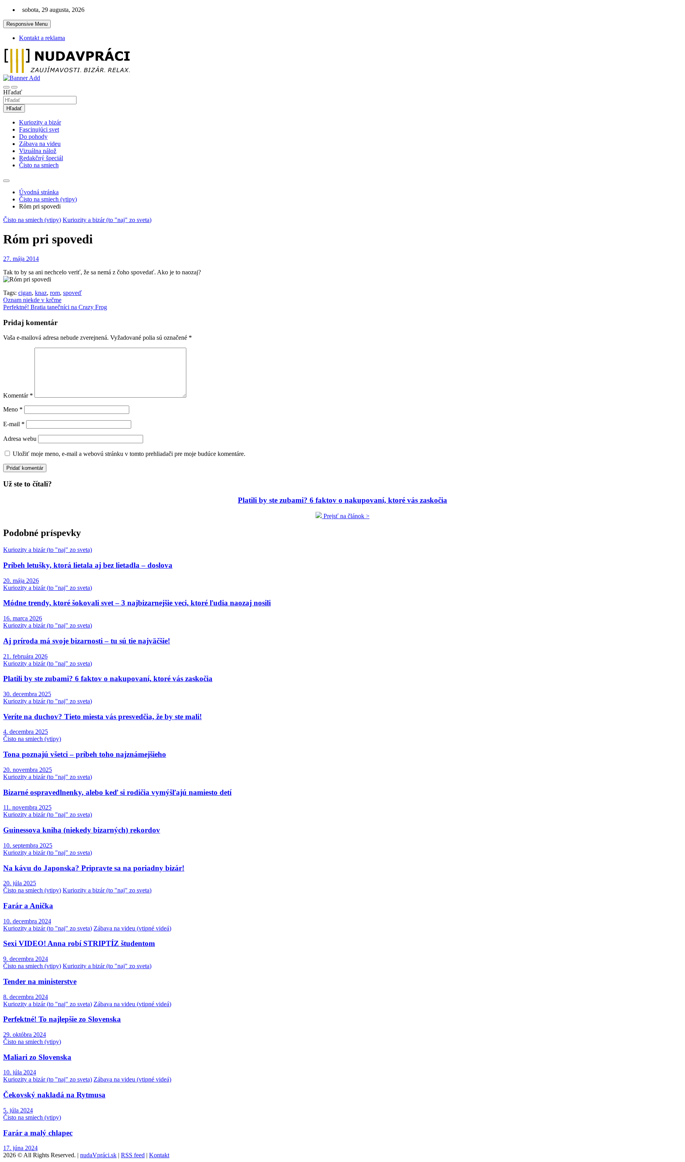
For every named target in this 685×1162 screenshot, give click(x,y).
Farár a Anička (28, 906)
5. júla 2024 (18, 1110)
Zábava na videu (40, 143)
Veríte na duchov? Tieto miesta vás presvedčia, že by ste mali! (102, 716)
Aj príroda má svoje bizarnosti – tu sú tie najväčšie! (86, 641)
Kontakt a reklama (42, 37)
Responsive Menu (27, 24)
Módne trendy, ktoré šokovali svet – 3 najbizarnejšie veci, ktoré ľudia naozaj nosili (137, 603)
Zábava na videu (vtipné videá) (132, 928)
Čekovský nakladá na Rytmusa (54, 1095)
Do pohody (33, 136)
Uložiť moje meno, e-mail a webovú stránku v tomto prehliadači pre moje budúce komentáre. (129, 453)
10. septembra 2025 (27, 845)
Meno (13, 409)
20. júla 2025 (19, 883)
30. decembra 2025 (27, 694)
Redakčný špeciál (41, 158)
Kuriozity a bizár (40, 122)
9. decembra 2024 (25, 958)
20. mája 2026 (21, 580)
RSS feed (133, 1155)
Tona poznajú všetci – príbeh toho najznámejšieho (84, 754)
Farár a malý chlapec (38, 1133)
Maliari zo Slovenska (37, 1057)
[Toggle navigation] (6, 87)
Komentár (18, 395)
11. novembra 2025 (27, 807)
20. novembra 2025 (27, 769)
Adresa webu (19, 438)
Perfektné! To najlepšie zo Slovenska (62, 1019)
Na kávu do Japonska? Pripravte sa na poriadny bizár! (93, 868)
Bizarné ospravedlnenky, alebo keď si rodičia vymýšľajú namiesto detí (117, 792)
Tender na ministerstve (40, 981)
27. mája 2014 (21, 258)
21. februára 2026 (25, 656)
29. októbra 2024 (24, 1034)
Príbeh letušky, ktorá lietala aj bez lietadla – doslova (87, 565)
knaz (41, 292)
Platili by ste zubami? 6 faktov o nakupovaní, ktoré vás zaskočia (107, 678)
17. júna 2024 (20, 1148)
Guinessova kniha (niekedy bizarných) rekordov (81, 830)
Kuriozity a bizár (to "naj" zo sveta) (107, 219)
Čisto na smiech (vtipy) (32, 219)
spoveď (72, 292)
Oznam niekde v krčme (32, 300)
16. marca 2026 (22, 618)
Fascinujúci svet (39, 129)
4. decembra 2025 (25, 731)
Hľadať (12, 92)
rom (55, 292)
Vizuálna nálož (37, 150)
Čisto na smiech (39, 165)
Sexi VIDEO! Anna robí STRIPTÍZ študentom (79, 943)
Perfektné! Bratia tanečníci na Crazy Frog (55, 307)
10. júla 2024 (19, 1072)
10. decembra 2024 (27, 921)
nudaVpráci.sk (98, 1155)
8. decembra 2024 (25, 997)
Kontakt (159, 1155)
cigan (25, 292)
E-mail (14, 424)
